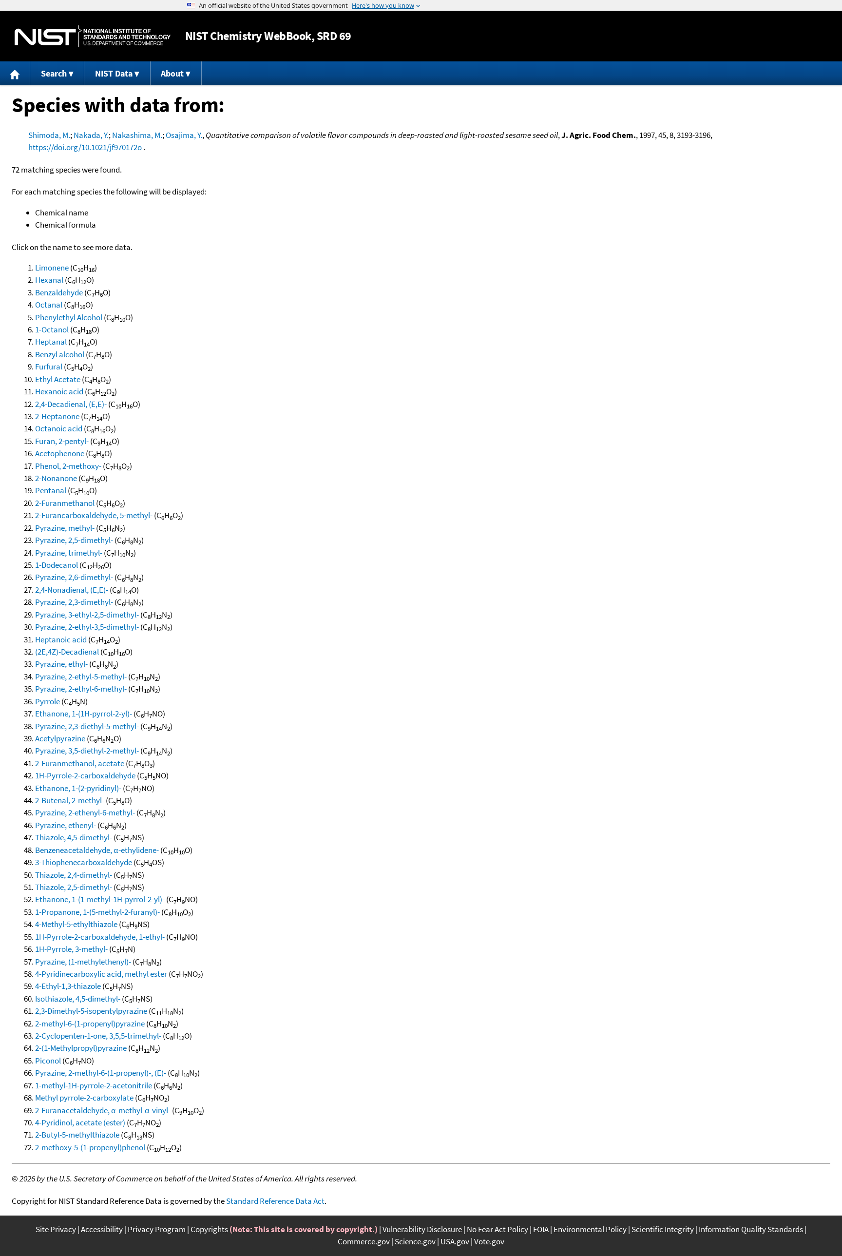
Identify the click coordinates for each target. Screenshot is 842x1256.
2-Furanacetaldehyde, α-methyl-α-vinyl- (103, 1110)
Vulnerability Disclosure (422, 1229)
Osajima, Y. (184, 135)
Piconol (48, 1060)
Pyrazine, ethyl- (61, 663)
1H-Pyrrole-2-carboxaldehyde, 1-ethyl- (100, 936)
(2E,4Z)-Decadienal (67, 651)
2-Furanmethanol (65, 503)
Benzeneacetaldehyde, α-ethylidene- (97, 850)
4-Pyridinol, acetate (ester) (80, 1122)
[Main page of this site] (15, 73)
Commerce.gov (364, 1241)
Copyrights (209, 1229)
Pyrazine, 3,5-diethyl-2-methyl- (87, 750)
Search (54, 73)
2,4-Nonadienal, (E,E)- (71, 589)
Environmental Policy (590, 1229)
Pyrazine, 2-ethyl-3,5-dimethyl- (87, 626)
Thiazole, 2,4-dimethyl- (73, 875)
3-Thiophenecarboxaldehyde (83, 862)
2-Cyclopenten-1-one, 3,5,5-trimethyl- (98, 1035)
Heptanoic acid (61, 639)
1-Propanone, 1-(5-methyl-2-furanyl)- (97, 912)
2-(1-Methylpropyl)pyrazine (81, 1048)
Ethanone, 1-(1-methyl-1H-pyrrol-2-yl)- (100, 899)
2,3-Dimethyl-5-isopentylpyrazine (91, 1010)
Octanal (48, 304)
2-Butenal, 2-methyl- (69, 800)
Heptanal (51, 341)
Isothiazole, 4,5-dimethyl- (77, 998)
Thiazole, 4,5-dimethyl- (73, 837)
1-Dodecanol (56, 565)
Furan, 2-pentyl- (62, 441)
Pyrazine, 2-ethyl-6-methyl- (81, 688)
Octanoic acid (58, 428)
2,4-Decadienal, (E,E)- (71, 404)
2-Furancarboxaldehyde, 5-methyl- (94, 515)
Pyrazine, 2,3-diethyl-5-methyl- (87, 726)
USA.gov (454, 1241)
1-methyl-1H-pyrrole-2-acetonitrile (93, 1085)
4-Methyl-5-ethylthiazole (76, 924)
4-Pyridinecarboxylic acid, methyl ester (101, 973)
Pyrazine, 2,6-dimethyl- (74, 577)
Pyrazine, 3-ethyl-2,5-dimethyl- (87, 614)
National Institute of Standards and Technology (93, 36)
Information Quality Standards (751, 1229)
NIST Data (114, 73)
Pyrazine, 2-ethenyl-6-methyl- (85, 812)
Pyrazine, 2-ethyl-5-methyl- (81, 676)
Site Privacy (56, 1229)
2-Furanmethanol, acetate (79, 763)
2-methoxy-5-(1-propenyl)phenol (90, 1147)
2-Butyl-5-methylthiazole (77, 1134)
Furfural (48, 366)
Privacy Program (157, 1229)
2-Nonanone (56, 478)
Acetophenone (59, 453)
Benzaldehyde (59, 292)
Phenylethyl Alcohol (68, 317)
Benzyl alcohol (59, 354)
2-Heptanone (57, 416)
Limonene (52, 267)
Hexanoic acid (59, 391)
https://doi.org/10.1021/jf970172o (85, 147)
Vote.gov (489, 1241)
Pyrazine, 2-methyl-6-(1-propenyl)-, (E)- (100, 1072)
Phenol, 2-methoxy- (68, 466)
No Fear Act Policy (497, 1229)
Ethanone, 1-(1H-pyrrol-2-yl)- (83, 713)
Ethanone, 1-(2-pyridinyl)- (78, 788)
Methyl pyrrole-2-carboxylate (84, 1097)
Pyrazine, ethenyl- (65, 825)
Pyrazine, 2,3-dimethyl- (74, 602)
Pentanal (50, 490)
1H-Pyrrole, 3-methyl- (71, 949)
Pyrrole (47, 701)
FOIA (541, 1229)
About (172, 73)
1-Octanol (52, 329)
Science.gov (415, 1241)
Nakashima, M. (137, 135)
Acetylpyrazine (60, 738)
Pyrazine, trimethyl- (68, 552)
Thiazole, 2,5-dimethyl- (73, 887)
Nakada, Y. (91, 135)
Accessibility (102, 1229)
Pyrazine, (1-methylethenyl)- (83, 961)
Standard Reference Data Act (275, 1201)
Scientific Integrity (663, 1229)
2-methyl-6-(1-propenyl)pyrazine (90, 1023)
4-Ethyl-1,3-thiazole (68, 986)
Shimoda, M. (49, 135)
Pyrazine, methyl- (65, 527)
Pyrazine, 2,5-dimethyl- (74, 540)
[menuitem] (15, 73)
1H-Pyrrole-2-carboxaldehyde (85, 775)
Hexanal (49, 279)
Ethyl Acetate (57, 379)
